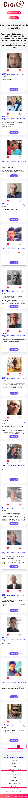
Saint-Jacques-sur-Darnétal (14, 791)
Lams (3, 724)
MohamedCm (5, 681)
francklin (4, 377)
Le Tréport (14, 786)
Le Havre (14, 760)
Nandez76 (5, 420)
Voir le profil (14, 89)
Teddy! (4, 160)
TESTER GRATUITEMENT (14, 12)
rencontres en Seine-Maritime (15, 757)
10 (15, 750)
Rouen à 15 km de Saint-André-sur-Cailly (13, 74)
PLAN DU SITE (16, 796)
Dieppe (14, 766)
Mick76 (4, 507)
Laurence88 (5, 464)
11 (18, 750)
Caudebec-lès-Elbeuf (14, 783)
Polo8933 (4, 637)
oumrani (4, 247)
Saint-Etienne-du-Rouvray (14, 769)
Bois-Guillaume (14, 774)
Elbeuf (14, 772)
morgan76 (5, 116)
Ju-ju (3, 550)
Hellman (4, 73)
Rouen (14, 763)
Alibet (3, 594)
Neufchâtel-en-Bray (14, 789)
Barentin (14, 777)
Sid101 (4, 203)
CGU (9, 796)
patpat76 (4, 333)
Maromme (14, 780)
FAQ (6, 796)
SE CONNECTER (14, 17)
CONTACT (24, 796)
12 (21, 750)
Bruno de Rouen (6, 290)
